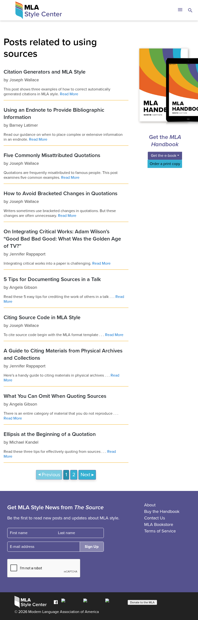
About (150, 505)
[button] (180, 10)
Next (85, 475)
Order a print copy (165, 163)
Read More (69, 94)
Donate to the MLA (142, 602)
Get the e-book (163, 155)
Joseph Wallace (24, 80)
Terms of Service (160, 531)
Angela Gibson (23, 287)
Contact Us (154, 518)
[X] (93, 602)
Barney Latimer (23, 125)
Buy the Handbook (161, 511)
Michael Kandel (23, 442)
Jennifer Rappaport (27, 254)
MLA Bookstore (158, 524)
